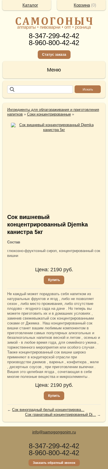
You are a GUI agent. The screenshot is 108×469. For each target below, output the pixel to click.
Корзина (82, 5)
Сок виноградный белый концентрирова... (48, 410)
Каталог (30, 5)
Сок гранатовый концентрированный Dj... (60, 414)
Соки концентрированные (49, 114)
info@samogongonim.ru (54, 432)
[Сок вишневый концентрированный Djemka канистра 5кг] (54, 127)
